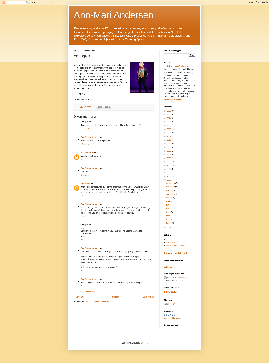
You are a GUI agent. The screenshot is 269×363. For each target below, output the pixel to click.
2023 (169, 122)
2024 (169, 118)
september (171, 194)
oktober (169, 190)
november (170, 187)
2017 (169, 144)
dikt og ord (170, 242)
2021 (169, 129)
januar (169, 223)
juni (168, 205)
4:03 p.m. (85, 240)
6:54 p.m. (85, 271)
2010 (169, 169)
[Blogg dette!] (100, 107)
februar (169, 219)
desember (170, 183)
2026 (169, 111)
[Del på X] (103, 107)
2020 (169, 133)
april (168, 212)
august (169, 198)
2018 (169, 140)
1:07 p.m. (85, 196)
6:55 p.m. (85, 286)
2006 (169, 228)
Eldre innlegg (148, 297)
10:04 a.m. (85, 144)
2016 (169, 147)
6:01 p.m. (85, 175)
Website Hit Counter (172, 318)
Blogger (144, 343)
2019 (169, 136)
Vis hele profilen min (172, 100)
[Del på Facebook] (106, 107)
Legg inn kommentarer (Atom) (97, 301)
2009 (169, 173)
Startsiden (114, 297)
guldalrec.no (169, 267)
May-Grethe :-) (87, 152)
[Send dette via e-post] (97, 107)
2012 (169, 162)
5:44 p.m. (85, 160)
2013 (169, 158)
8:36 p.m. (85, 216)
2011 (169, 165)
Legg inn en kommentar (88, 291)
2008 (169, 176)
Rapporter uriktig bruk (176, 253)
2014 (169, 155)
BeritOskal (172, 292)
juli (167, 201)
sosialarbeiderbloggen (176, 245)
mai (168, 209)
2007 (169, 180)
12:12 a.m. (85, 129)
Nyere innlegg (81, 297)
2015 (169, 151)
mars (168, 216)
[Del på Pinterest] (109, 107)
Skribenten (85, 183)
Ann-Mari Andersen (113, 15)
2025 (169, 114)
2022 (169, 125)
